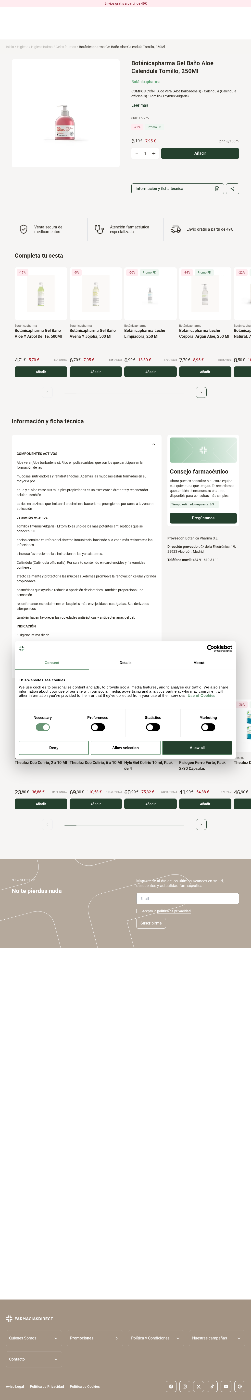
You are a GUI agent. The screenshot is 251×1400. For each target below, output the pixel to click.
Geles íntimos (66, 47)
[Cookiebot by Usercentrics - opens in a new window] (210, 648)
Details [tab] (126, 663)
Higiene (22, 47)
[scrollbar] (124, 393)
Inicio (10, 47)
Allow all (197, 748)
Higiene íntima (42, 47)
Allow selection (125, 748)
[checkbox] (138, 911)
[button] (95, 1338)
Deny (53, 748)
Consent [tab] (52, 663)
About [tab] (199, 663)
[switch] (98, 727)
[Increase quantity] (153, 153)
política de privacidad (174, 911)
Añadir (41, 372)
